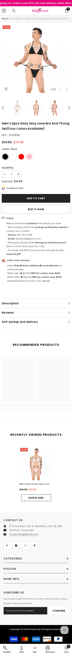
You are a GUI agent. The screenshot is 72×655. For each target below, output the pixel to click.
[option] (36, 59)
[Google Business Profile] (34, 545)
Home (5, 18)
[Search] (14, 11)
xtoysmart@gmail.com (23, 534)
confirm (58, 610)
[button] (60, 89)
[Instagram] (16, 545)
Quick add (36, 498)
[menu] (4, 11)
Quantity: (8, 167)
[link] (18, 405)
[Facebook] (6, 545)
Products (17, 18)
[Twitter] (25, 545)
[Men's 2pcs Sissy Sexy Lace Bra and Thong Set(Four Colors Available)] (36, 463)
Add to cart (36, 198)
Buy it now (36, 209)
